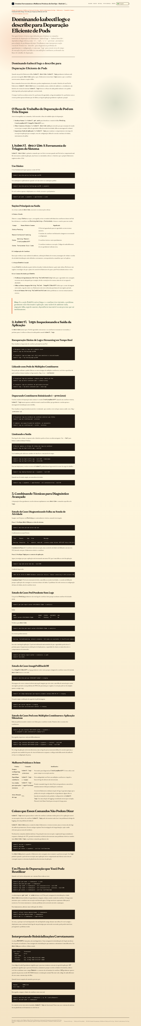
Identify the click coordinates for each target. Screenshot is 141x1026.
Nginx (90, 3)
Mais (113, 3)
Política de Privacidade (79, 1021)
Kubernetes (60, 10)
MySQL (100, 3)
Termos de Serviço (68, 1021)
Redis (95, 3)
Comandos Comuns (69, 10)
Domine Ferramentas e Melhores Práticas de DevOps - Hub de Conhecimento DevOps (33, 10)
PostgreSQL (107, 3)
